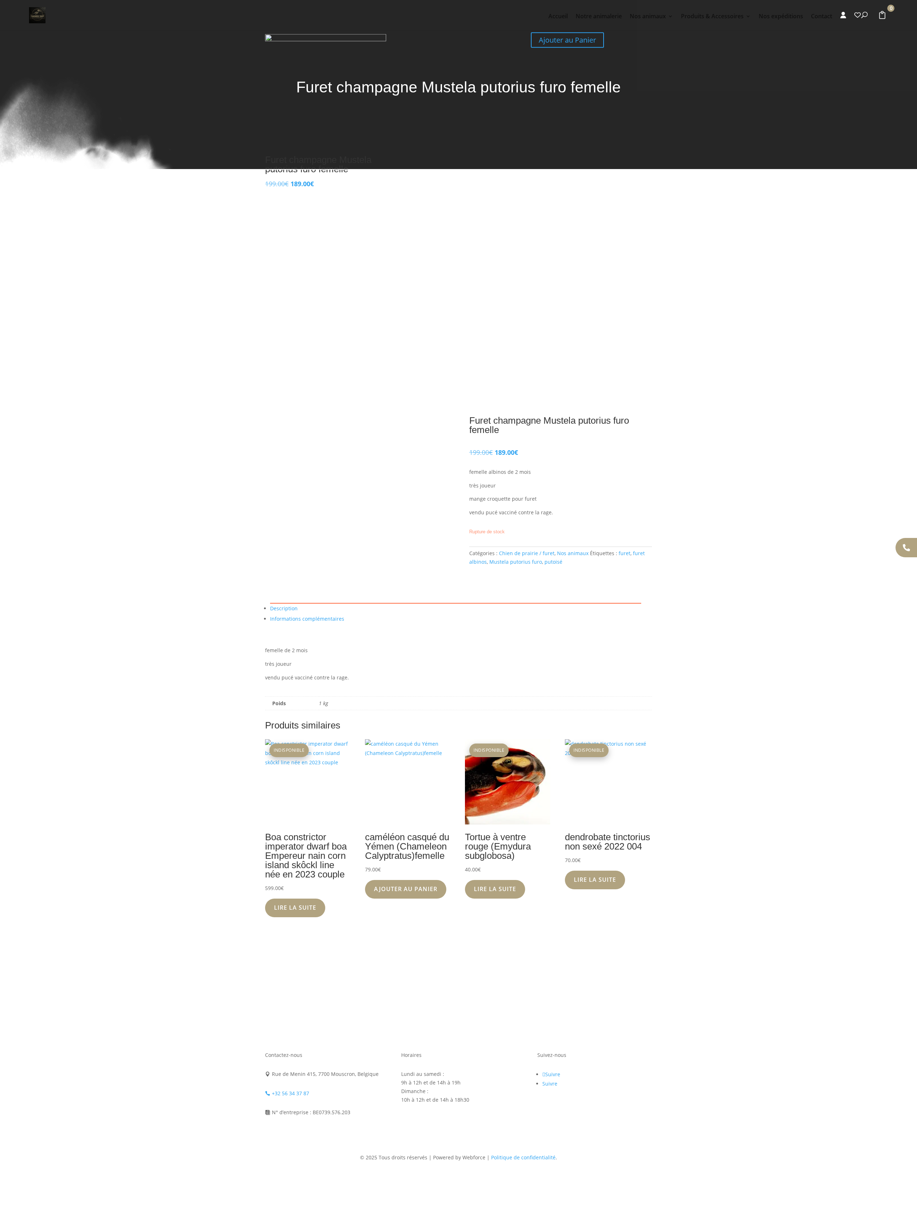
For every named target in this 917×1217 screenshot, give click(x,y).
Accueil (558, 17)
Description (284, 608)
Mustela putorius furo (515, 561)
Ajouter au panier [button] (405, 889)
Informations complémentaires (307, 618)
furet (624, 553)
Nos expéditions (781, 17)
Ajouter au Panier (567, 40)
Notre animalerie (599, 17)
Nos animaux (648, 17)
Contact (821, 17)
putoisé (553, 561)
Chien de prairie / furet (526, 553)
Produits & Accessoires (712, 17)
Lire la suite (295, 907)
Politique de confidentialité (523, 1157)
